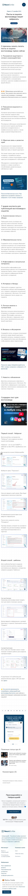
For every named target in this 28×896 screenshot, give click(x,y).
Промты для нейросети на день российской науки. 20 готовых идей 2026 (17, 762)
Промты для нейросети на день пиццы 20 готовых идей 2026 (17, 753)
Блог (16, 851)
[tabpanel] (14, 729)
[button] (25, 177)
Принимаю (7, 892)
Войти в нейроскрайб (4, 851)
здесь (5, 680)
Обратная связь (19, 853)
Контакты (17, 856)
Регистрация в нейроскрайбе (5, 855)
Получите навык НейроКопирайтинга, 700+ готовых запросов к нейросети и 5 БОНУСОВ (13, 367)
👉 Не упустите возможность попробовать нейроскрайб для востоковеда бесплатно (10, 691)
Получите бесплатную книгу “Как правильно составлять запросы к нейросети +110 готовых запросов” (12, 195)
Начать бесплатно (14, 811)
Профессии (14, 23)
